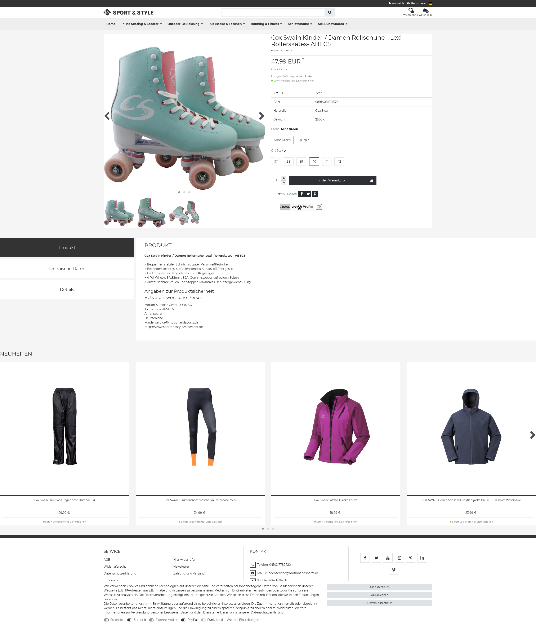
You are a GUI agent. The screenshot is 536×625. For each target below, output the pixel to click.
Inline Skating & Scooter (139, 24)
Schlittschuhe (298, 24)
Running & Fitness (265, 24)
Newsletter (181, 566)
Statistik (140, 620)
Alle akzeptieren (380, 587)
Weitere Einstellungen (243, 620)
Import (289, 50)
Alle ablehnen (379, 595)
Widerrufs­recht (115, 566)
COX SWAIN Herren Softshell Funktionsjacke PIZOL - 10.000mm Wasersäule (471, 500)
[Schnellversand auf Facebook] (365, 557)
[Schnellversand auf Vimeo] (393, 569)
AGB (107, 560)
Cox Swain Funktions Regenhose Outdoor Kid (64, 500)
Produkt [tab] (67, 247)
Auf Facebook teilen (301, 194)
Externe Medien (167, 620)
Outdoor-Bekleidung (184, 24)
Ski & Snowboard (331, 24)
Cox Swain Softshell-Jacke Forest (335, 500)
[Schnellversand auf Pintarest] (410, 557)
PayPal (193, 620)
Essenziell (117, 620)
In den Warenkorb (331, 180)
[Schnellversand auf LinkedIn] (422, 557)
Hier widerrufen (184, 560)
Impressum (112, 580)
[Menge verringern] (283, 183)
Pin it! (315, 194)
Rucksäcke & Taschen (225, 24)
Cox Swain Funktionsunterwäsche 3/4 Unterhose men (200, 500)
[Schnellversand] (128, 12)
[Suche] (330, 12)
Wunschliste (289, 193)
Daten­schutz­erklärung (120, 573)
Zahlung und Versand (189, 573)
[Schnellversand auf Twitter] (376, 557)
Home (111, 24)
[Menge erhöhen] (283, 178)
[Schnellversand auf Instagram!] (399, 557)
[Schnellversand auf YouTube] (387, 557)
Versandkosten (304, 76)
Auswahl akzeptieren (380, 602)
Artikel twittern (308, 194)
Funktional (215, 620)
